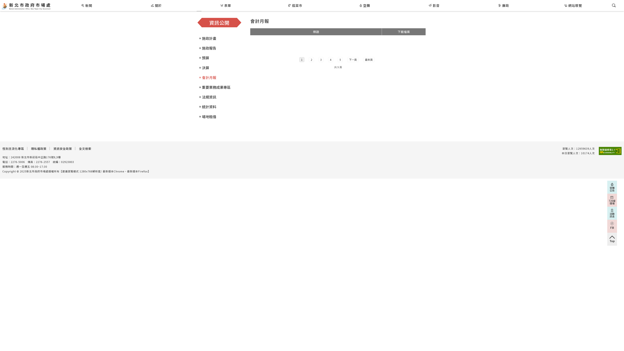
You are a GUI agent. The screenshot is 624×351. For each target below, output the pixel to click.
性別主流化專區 (13, 148)
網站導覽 (575, 5)
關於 (158, 5)
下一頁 (353, 60)
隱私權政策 (38, 148)
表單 (227, 5)
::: (53, 2)
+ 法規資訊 (207, 96)
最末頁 (369, 60)
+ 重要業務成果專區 (215, 87)
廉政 (505, 5)
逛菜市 (297, 5)
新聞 (88, 5)
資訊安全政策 (62, 148)
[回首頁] (26, 6)
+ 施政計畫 (207, 38)
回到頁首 (612, 239)
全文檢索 (85, 148)
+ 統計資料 (207, 106)
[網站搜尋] (614, 5)
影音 (436, 5)
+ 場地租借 (207, 116)
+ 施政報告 (207, 48)
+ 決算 (204, 67)
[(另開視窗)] (610, 151)
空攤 (366, 5)
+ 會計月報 (207, 77)
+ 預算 (204, 57)
